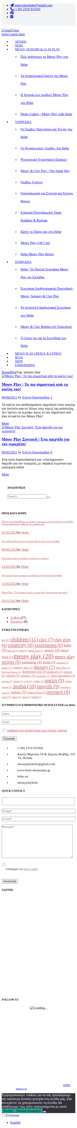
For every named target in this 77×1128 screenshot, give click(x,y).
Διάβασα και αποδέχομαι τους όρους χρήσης (37, 730)
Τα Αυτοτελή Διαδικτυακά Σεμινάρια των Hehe (46, 311)
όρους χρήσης (31, 869)
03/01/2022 (9, 601)
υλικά (16, 697)
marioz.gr (21, 1088)
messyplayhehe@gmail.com (33, 5)
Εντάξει (8, 1110)
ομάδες (38, 681)
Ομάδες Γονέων (32, 182)
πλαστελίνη (36, 692)
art (5, 640)
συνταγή (58, 692)
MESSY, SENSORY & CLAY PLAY (37, 49)
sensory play (23, 667)
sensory (7, 668)
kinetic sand (36, 651)
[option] (42, 1123)
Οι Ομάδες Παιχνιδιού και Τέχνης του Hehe (46, 133)
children (24, 639)
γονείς (12, 675)
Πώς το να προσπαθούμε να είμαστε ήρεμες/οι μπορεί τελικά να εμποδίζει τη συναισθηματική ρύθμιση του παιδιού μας (38, 522)
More (5, 423)
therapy (44, 667)
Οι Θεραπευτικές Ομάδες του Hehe (45, 148)
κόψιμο (7, 681)
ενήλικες (27, 675)
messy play (33, 656)
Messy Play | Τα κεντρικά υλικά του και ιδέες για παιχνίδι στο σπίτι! (35, 592)
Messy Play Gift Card (35, 243)
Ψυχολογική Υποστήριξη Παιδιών (44, 159)
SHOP (19, 361)
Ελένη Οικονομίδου (36, 397)
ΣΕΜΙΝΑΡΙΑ (23, 262)
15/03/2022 (9, 584)
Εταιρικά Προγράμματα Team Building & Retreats (41, 216)
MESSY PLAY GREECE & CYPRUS (38, 353)
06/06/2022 (9, 549)
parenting (32, 662)
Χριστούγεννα (34, 672)
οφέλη (54, 680)
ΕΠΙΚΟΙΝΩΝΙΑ (25, 365)
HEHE (19, 45)
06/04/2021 (9, 397)
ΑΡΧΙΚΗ (20, 41)
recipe (49, 662)
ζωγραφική (43, 676)
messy (52, 650)
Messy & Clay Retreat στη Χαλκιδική (46, 327)
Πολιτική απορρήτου (28, 1110)
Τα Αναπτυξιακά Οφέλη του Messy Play (44, 80)
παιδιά (24, 686)
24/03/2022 (9, 566)
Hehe (25, 532)
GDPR (66, 1085)
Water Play (63, 668)
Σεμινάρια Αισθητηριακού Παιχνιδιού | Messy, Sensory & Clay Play (47, 292)
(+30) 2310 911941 (27, 9)
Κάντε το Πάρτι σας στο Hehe (41, 232)
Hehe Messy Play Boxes (37, 254)
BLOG (19, 357)
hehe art (13, 651)
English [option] (15, 1122)
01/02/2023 (9, 532)
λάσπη (18, 681)
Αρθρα (15, 618)
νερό (28, 681)
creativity (21, 645)
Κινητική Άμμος (11, 672)
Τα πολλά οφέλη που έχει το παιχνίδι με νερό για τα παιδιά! (31, 541)
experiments (48, 645)
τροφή (6, 697)
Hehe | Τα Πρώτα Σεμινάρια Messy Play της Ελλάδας (44, 273)
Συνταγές (16, 621)
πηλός (19, 692)
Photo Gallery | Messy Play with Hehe (46, 114)
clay (46, 639)
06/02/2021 (9, 452)
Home (6, 372)
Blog (13, 372)
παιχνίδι (48, 686)
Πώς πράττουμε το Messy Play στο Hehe (44, 60)
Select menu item (13, 34)
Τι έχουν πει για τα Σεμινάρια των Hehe (43, 342)
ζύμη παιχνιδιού (63, 675)
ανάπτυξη (55, 672)
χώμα (26, 697)
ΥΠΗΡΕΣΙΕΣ (23, 122)
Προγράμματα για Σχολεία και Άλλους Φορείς (47, 197)
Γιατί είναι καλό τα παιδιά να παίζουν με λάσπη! (25, 558)
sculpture (62, 663)
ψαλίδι (36, 697)
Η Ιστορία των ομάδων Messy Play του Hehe (44, 99)
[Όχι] (44, 1111)
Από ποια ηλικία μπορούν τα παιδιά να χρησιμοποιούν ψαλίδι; (32, 575)
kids (23, 651)
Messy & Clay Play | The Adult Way (45, 171)
